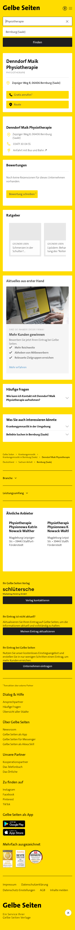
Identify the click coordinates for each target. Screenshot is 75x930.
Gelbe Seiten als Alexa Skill (18, 744)
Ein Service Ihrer (17, 916)
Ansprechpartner (13, 702)
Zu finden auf (13, 782)
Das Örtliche (10, 772)
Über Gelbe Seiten (16, 722)
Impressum (9, 884)
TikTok (6, 804)
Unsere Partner (14, 754)
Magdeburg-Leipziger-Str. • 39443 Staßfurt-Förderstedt (23, 534)
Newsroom (9, 729)
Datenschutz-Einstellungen (19, 890)
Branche (8, 478)
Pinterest (8, 799)
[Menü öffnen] (70, 8)
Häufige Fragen (12, 707)
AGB (42, 890)
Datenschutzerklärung (34, 884)
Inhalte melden (59, 890)
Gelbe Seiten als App (15, 734)
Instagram (9, 789)
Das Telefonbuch (12, 767)
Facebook (8, 794)
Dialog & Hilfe (13, 694)
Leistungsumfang (13, 493)
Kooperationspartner (15, 762)
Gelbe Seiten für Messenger (19, 739)
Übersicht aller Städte (16, 712)
